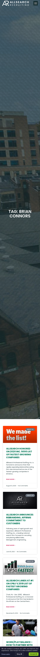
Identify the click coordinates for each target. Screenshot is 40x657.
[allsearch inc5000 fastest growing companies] (20, 434)
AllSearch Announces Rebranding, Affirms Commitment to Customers (19, 519)
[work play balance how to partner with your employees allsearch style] (20, 627)
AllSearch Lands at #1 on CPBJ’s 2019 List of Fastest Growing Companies (19, 585)
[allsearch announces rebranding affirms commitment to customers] (20, 500)
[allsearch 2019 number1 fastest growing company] (20, 566)
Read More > (10, 479)
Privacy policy (5, 654)
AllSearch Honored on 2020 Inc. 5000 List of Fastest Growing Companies (19, 453)
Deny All (19, 654)
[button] (35, 3)
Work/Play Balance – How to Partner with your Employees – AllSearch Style (19, 646)
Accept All (33, 654)
